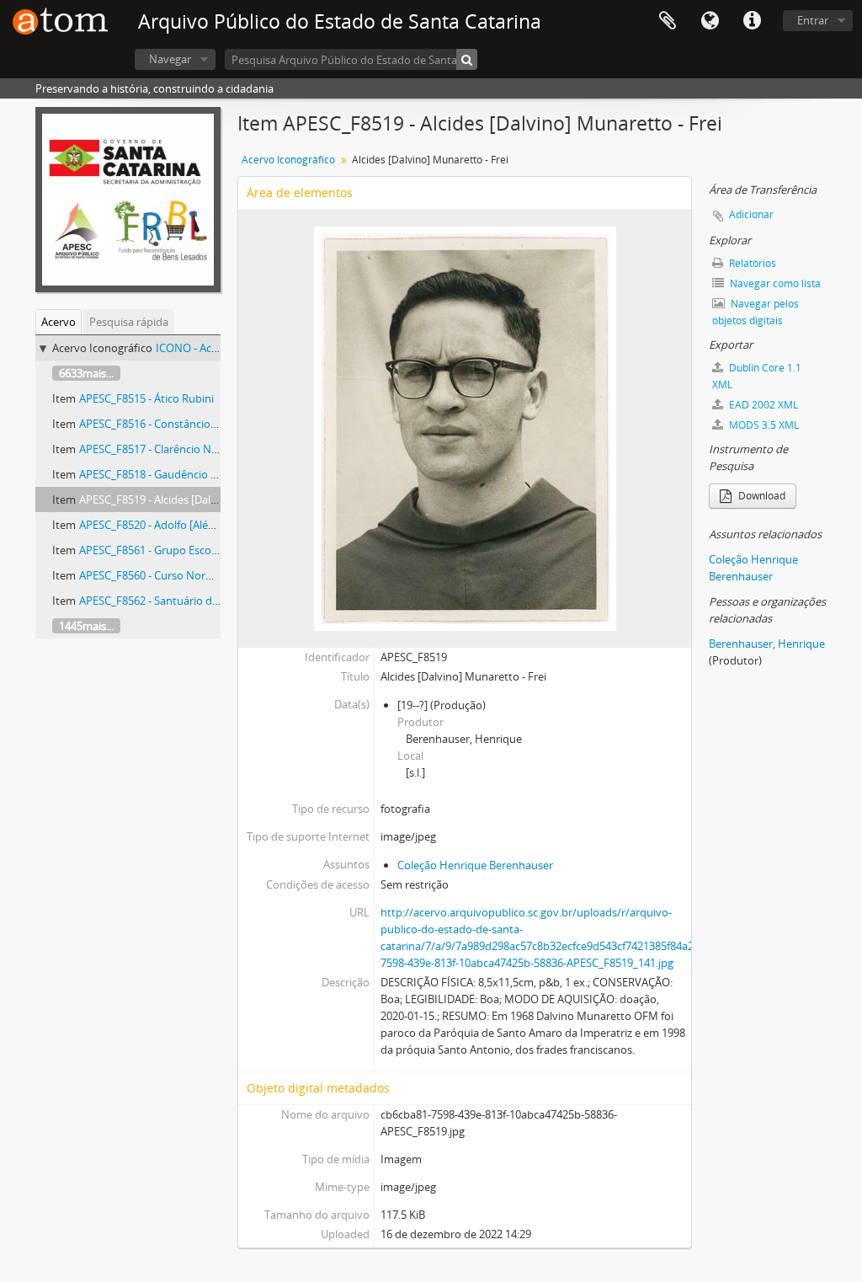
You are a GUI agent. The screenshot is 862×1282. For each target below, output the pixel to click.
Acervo (58, 321)
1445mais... (86, 625)
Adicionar (751, 214)
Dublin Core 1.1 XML (756, 376)
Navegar (170, 59)
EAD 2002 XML (762, 405)
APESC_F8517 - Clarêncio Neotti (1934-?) (177, 449)
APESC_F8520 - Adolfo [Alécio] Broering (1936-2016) (205, 524)
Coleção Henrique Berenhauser (475, 865)
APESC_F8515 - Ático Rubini (146, 398)
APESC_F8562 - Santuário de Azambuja (174, 600)
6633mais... (86, 373)
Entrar (812, 20)
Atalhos (752, 21)
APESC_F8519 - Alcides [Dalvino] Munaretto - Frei (199, 499)
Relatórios (751, 263)
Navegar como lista (774, 283)
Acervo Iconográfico (288, 159)
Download (760, 496)
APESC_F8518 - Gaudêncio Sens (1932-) (174, 474)
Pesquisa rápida (128, 321)
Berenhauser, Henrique (767, 643)
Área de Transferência (667, 21)
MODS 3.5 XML (762, 425)
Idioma (710, 21)
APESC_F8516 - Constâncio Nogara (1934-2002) (194, 423)
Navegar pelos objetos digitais (755, 312)
